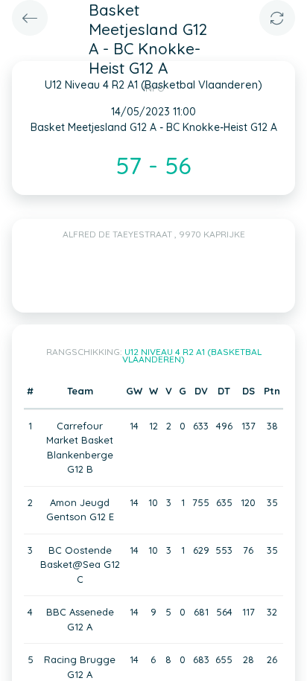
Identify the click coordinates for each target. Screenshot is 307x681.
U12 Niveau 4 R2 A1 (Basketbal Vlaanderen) (192, 355)
